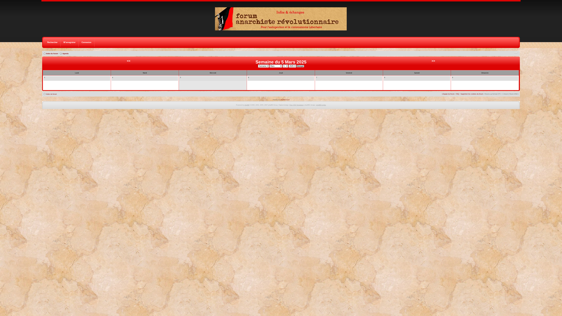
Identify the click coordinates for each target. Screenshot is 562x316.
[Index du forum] (282, 29)
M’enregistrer (70, 42)
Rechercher (52, 42)
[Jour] (45, 79)
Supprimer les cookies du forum (472, 94)
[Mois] (47, 79)
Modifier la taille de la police (516, 53)
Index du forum (52, 53)
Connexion (86, 42)
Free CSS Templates (296, 105)
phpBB (247, 105)
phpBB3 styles (321, 105)
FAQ (457, 94)
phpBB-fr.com (284, 100)
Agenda (65, 53)
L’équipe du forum (448, 94)
